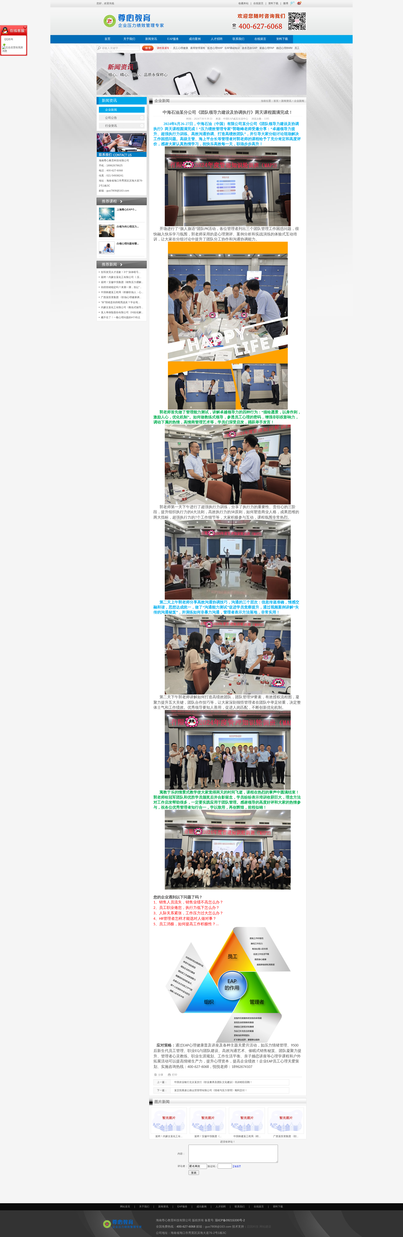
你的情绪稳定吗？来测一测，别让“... (121, 287)
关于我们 (129, 38)
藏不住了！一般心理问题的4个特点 (120, 317)
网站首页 (125, 1206)
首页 (107, 38)
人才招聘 (216, 38)
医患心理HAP (215, 48)
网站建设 (265, 1226)
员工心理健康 (180, 48)
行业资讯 (111, 125)
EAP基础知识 (232, 48)
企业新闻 (111, 109)
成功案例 (195, 38)
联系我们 (238, 38)
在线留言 (258, 3)
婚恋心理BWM (284, 48)
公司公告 (111, 117)
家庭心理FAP (266, 48)
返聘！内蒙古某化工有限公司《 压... (121, 277)
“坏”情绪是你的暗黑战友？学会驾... (120, 302)
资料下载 (273, 3)
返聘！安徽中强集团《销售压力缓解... (122, 282)
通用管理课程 (197, 48)
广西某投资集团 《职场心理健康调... (121, 297)
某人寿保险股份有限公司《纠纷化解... (122, 312)
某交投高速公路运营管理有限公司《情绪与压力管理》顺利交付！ (210, 1090)
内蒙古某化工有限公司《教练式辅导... (122, 307)
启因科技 (253, 1226)
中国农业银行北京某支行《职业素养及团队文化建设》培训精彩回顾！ (213, 1082)
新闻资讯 (151, 38)
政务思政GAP (249, 48)
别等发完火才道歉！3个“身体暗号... (120, 272)
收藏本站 (243, 3)
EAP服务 (173, 38)
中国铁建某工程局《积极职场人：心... (122, 292)
